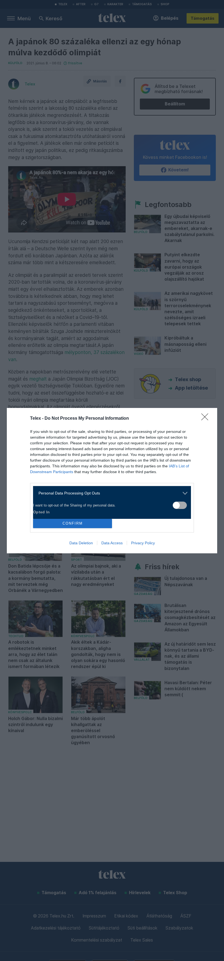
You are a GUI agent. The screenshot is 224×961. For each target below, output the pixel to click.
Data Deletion (81, 543)
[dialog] (112, 480)
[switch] (180, 505)
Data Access (112, 543)
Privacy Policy (143, 543)
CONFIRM (73, 523)
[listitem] (110, 493)
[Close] (206, 418)
